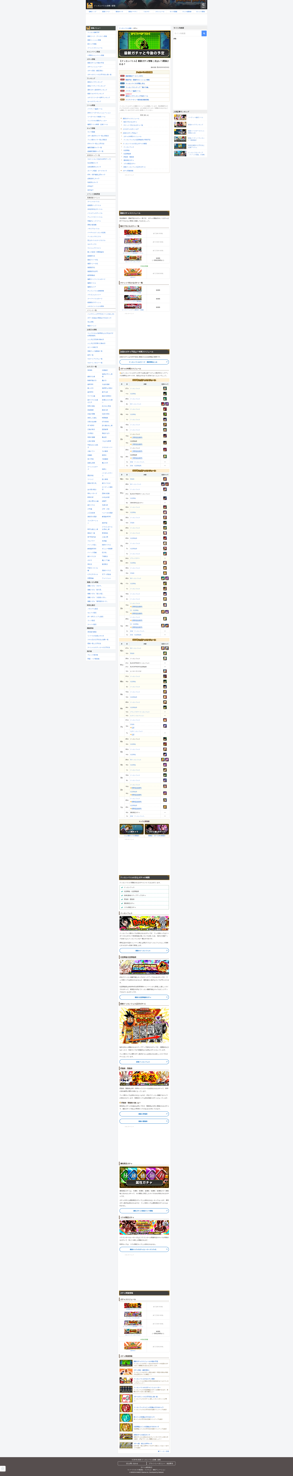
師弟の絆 (90, 497)
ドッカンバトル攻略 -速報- (105, 5)
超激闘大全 (91, 256)
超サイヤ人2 (106, 483)
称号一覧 (90, 355)
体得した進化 (91, 418)
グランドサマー (135, 558)
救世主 (104, 455)
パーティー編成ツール (133, 91)
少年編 (89, 509)
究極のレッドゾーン (94, 221)
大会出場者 (105, 384)
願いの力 (90, 388)
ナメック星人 (91, 545)
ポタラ (89, 560)
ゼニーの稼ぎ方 (92, 347)
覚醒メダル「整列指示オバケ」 (97, 601)
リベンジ (90, 479)
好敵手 (104, 501)
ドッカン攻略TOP (93, 32)
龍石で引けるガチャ (130, 122)
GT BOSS (105, 421)
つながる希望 (106, 441)
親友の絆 (105, 410)
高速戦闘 (90, 410)
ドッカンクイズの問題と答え (135, 83)
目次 (141, 115)
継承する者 (91, 376)
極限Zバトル (91, 283)
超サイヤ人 (91, 505)
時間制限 (105, 418)
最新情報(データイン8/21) (134, 76)
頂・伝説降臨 (134, 610)
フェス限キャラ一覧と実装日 (97, 139)
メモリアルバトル (93, 228)
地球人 (104, 469)
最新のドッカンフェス (143, 950)
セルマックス (91, 244)
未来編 (104, 541)
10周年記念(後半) (137, 606)
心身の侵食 (91, 441)
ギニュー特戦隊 (107, 548)
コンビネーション (92, 521)
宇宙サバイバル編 (92, 569)
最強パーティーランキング (96, 86)
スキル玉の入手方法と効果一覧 (97, 639)
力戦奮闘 (105, 459)
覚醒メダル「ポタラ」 (94, 586)
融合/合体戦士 (106, 396)
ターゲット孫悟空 (107, 488)
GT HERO (90, 425)
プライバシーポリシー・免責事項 (161, 1463)
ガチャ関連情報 (128, 171)
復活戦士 (105, 564)
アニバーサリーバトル (94, 217)
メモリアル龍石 (92, 609)
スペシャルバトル (93, 201)
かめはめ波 (105, 497)
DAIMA (89, 370)
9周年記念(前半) (137, 802)
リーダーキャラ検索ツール (96, 116)
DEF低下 (90, 190)
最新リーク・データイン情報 (97, 36)
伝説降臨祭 (127, 153)
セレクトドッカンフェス (132, 261)
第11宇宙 (90, 459)
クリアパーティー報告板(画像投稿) (137, 99)
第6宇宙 (104, 523)
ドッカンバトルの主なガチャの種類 (135, 143)
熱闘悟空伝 (91, 267)
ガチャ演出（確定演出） (95, 70)
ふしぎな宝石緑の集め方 (95, 339)
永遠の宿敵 (91, 414)
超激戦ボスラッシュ (94, 302)
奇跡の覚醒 (91, 437)
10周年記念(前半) (137, 620)
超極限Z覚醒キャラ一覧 (95, 151)
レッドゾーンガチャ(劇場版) (133, 301)
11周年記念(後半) (137, 437)
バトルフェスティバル (94, 213)
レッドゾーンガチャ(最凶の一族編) (133, 310)
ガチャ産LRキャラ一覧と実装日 (98, 136)
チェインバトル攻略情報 (95, 291)
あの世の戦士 (91, 489)
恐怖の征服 (105, 493)
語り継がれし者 (107, 425)
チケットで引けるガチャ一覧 (133, 125)
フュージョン (106, 578)
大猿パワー (91, 451)
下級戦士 (105, 556)
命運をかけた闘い (107, 401)
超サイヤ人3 (91, 556)
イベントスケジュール (94, 48)
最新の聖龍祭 (142, 1121)
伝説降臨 (127, 150)
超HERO (90, 392)
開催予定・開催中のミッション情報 (138, 80)
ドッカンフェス (129, 147)
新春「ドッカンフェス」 (137, 462)
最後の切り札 (91, 483)
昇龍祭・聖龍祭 (129, 157)
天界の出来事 (91, 421)
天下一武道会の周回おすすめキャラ (99, 318)
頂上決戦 (90, 322)
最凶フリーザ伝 (92, 260)
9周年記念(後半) (137, 788)
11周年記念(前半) (137, 451)
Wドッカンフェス (135, 404)
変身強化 (105, 533)
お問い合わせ (133, 1463)
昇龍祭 (132, 523)
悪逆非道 (90, 475)
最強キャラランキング (94, 82)
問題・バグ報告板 (93, 659)
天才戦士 (90, 433)
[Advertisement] (146, 19)
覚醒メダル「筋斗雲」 (94, 589)
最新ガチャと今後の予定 (95, 63)
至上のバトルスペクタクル (96, 240)
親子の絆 (105, 392)
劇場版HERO (106, 516)
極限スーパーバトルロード (96, 279)
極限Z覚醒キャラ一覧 (94, 147)
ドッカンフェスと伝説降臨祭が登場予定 (137, 139)
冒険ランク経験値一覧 (94, 351)
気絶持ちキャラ (92, 182)
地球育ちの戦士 (107, 388)
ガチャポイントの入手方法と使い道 (99, 74)
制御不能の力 (91, 380)
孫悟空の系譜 (91, 516)
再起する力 (105, 433)
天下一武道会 (106, 574)
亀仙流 (104, 437)
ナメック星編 (91, 552)
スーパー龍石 (91, 624)
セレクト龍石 (91, 612)
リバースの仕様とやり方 (95, 636)
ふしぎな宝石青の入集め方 (96, 343)
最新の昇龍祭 (142, 1114)
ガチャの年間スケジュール (132, 136)
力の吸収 (105, 451)
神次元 (89, 564)
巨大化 (104, 552)
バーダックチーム (107, 474)
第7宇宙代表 (91, 537)
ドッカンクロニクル (94, 236)
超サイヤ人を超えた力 (92, 401)
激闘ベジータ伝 (92, 263)
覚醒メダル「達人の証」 (95, 593)
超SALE (132, 277)
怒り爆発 (105, 479)
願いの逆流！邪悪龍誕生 (95, 252)
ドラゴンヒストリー (94, 294)
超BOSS (90, 384)
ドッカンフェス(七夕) (133, 244)
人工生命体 (91, 513)
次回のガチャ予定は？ (130, 133)
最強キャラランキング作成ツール (137, 96)
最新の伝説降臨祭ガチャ (143, 997)
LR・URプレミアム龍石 (95, 616)
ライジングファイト (94, 248)
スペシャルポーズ (92, 468)
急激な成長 (91, 463)
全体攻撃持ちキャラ (94, 167)
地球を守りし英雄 (107, 375)
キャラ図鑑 (91, 132)
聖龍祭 (132, 479)
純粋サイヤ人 (106, 545)
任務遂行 (105, 370)
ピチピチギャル (92, 574)
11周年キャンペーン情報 (95, 55)
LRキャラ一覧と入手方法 (95, 143)
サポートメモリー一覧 (94, 363)
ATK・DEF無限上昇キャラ (96, 174)
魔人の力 (105, 463)
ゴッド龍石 (91, 620)
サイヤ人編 (91, 396)
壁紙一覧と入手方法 (94, 643)
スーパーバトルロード (94, 298)
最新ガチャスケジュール (131, 118)
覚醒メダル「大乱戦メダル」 (97, 597)
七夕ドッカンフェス (136, 731)
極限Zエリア (91, 287)
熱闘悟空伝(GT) (92, 271)
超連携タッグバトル (94, 205)
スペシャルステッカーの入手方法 (98, 647)
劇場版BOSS (91, 548)
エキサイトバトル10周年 (95, 306)
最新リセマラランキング (95, 93)
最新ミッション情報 (94, 40)
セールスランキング (94, 101)
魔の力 (104, 380)
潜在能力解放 (91, 632)
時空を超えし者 (92, 529)
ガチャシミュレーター (94, 67)
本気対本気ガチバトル (94, 209)
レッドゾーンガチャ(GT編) (133, 292)
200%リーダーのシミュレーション (99, 113)
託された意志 (106, 406)
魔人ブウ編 (105, 560)
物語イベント (91, 326)
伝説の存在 (105, 414)
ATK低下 (90, 186)
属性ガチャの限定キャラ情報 (143, 1211)
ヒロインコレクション (137, 715)
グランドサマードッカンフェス (140, 712)
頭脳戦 (89, 455)
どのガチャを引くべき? (131, 129)
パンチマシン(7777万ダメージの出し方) (100, 314)
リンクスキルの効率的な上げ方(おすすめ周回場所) (100, 334)
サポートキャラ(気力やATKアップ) (99, 159)
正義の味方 (91, 429)
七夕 (133, 727)
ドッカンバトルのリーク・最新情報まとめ (143, 362)
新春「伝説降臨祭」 (136, 465)
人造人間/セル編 (92, 501)
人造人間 (105, 537)
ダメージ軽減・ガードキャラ (97, 171)
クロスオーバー (107, 447)
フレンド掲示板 (92, 655)
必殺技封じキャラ (93, 178)
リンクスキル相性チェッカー (97, 120)
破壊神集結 (91, 275)
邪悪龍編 (90, 578)
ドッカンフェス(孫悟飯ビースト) (133, 253)
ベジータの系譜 (107, 513)
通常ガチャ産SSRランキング (97, 90)
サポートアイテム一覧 (94, 359)
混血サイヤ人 (106, 570)
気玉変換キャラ (92, 163)
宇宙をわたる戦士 (92, 446)
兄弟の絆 (105, 505)
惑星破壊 (105, 429)
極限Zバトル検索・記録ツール (97, 124)
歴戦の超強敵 (91, 225)
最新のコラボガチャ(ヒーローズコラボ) (143, 1249)
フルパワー (91, 541)
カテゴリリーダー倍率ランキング (98, 97)
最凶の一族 (91, 533)
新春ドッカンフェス (143, 1062)
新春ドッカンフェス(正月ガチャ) (134, 167)
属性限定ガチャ (129, 160)
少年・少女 (105, 509)
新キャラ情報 (91, 44)
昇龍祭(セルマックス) (133, 236)
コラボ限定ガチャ (130, 163)
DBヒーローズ (92, 493)
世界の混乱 (91, 406)
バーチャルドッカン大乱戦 (96, 232)
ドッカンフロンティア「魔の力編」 (138, 87)
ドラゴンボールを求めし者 (107, 528)
